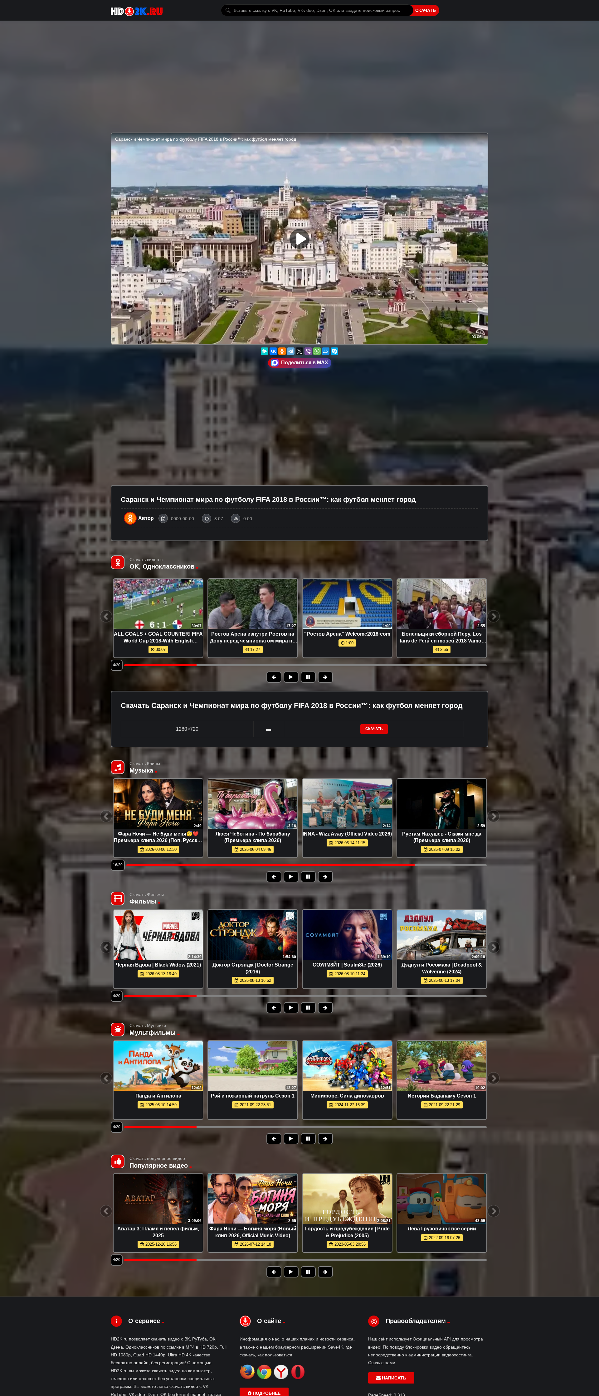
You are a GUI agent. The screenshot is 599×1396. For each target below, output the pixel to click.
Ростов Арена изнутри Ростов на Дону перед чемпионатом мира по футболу (252, 640)
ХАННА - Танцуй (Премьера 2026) (347, 833)
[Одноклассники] (282, 351)
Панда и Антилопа (158, 1095)
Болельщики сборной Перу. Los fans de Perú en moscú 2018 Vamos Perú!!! (442, 640)
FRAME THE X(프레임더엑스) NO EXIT (158, 833)
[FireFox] (247, 1378)
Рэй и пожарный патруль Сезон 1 (253, 1095)
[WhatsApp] (317, 351)
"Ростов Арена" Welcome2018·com (347, 634)
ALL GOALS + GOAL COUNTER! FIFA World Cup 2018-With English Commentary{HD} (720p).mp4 (158, 640)
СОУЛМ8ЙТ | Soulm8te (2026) (347, 964)
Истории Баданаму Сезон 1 (442, 1095)
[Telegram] (291, 351)
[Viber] (308, 351)
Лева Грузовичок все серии (442, 1228)
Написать (393, 1377)
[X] (299, 351)
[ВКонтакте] (273, 351)
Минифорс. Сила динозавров (347, 1095)
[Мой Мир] (325, 351)
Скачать (425, 10)
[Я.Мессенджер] (264, 351)
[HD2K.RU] (137, 10)
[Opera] (298, 1378)
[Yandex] (281, 1378)
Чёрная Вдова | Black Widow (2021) (158, 964)
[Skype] (334, 351)
